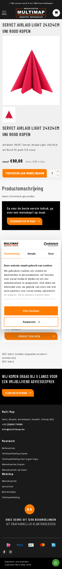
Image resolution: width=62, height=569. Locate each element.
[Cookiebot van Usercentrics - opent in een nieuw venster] (44, 244)
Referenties (8, 448)
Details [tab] (32, 253)
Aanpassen (29, 321)
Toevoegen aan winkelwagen (24, 173)
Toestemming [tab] (12, 253)
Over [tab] (51, 253)
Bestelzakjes (9, 492)
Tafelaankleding (11, 497)
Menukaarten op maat (23, 221)
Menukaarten (9, 481)
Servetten (7, 487)
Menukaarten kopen (13, 464)
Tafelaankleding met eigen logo (20, 459)
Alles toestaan (31, 310)
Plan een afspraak (16, 392)
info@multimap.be (13, 429)
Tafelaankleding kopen (15, 454)
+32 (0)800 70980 (12, 424)
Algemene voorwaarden (17, 561)
